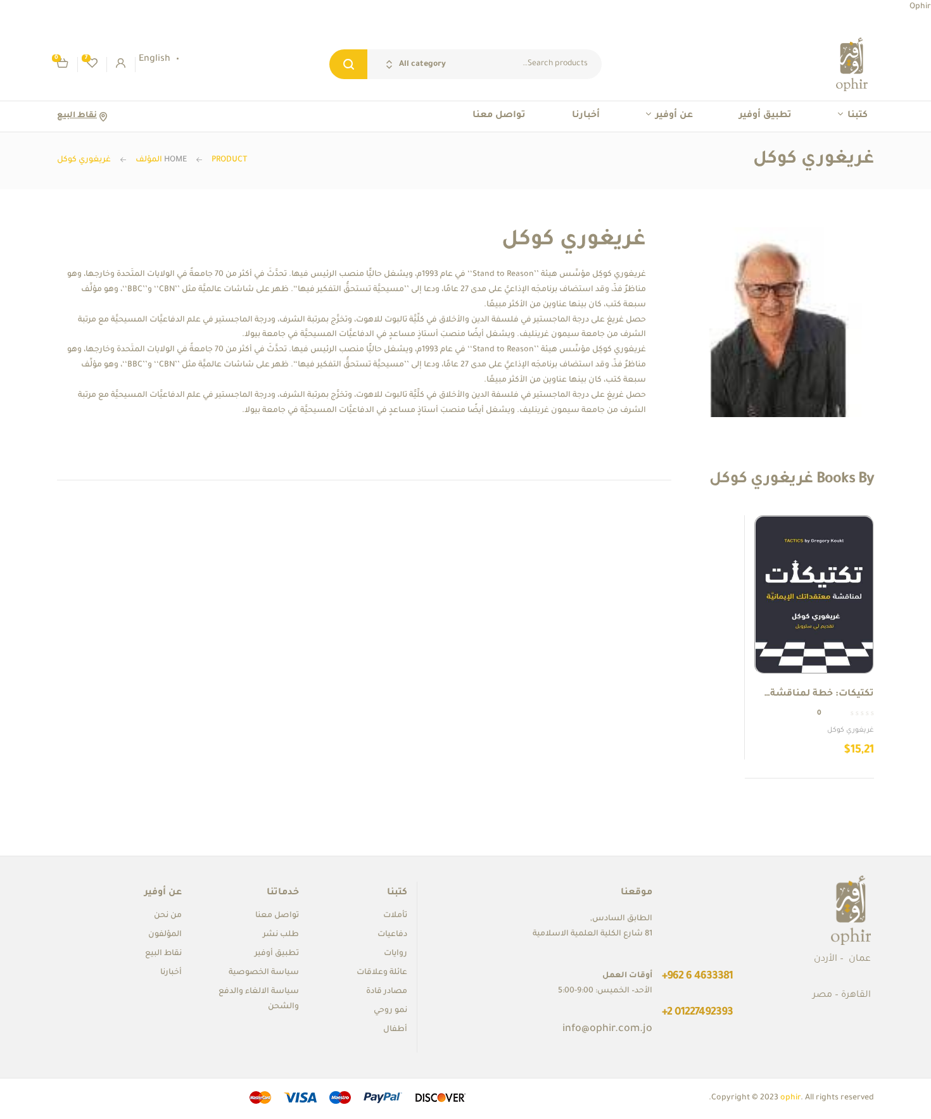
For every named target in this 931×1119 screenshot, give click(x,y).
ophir (790, 1098)
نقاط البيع (77, 115)
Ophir (920, 7)
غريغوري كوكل (850, 730)
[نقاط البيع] (103, 117)
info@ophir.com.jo (607, 1029)
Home (175, 160)
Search (348, 64)
